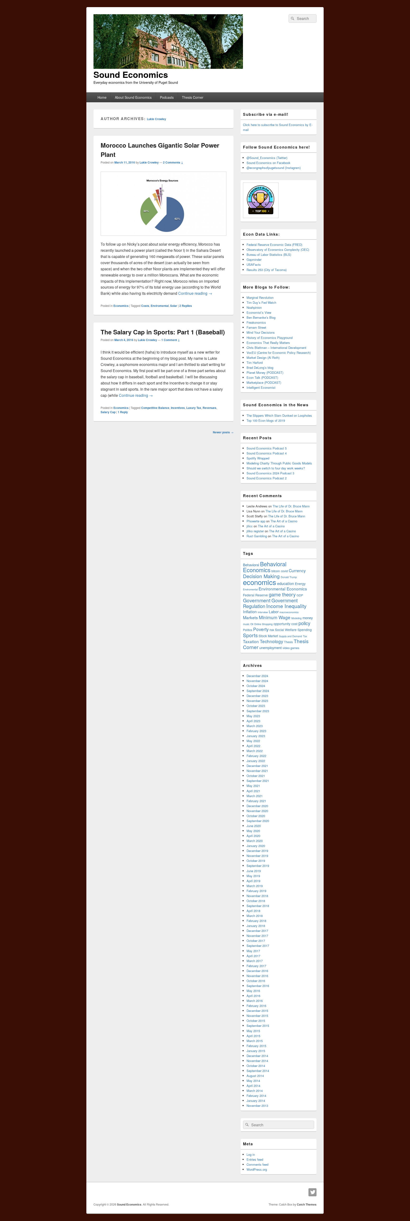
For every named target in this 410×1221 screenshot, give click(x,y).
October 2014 (256, 1065)
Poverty (261, 629)
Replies (185, 306)
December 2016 (257, 970)
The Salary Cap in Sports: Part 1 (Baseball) (163, 331)
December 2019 (257, 850)
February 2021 (256, 801)
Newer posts (223, 432)
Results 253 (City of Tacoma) (267, 269)
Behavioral (251, 564)
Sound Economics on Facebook (268, 162)
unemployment (270, 647)
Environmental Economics (283, 589)
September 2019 (258, 865)
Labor (274, 611)
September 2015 (258, 1025)
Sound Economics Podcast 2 (267, 478)
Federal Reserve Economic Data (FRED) (274, 244)
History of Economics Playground (270, 337)
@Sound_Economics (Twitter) (267, 157)
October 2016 (256, 980)
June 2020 (254, 825)
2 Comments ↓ (173, 162)
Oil (251, 624)
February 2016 (256, 1005)
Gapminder (254, 259)
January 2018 (256, 925)
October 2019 (256, 860)
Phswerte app (256, 521)
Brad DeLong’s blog (260, 367)
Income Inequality (286, 605)
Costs (145, 306)
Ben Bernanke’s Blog (261, 317)
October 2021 (256, 775)
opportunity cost (286, 623)
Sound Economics (130, 74)
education (285, 583)
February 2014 (256, 1095)
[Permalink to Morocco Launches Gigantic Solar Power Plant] (163, 238)
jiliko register (255, 531)
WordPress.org (257, 1169)
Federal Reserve (255, 595)
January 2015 (256, 1050)
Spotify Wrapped (258, 458)
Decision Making (261, 576)
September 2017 (258, 945)
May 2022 (253, 741)
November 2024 (257, 680)
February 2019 (256, 891)
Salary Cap (108, 412)
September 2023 (258, 711)
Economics (121, 306)
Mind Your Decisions (261, 332)
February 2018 (256, 920)
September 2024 (258, 690)
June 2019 (254, 871)
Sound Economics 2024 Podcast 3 (270, 473)
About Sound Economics (133, 97)
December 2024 (257, 676)
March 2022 (255, 751)
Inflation (250, 611)
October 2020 (256, 816)
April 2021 (253, 791)
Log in (251, 1154)
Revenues (209, 408)
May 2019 (253, 876)
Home (102, 97)
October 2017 (256, 940)
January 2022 (256, 760)
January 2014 (256, 1100)
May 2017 (253, 951)
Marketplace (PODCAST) (264, 382)
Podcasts (167, 97)
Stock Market (268, 635)
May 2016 (253, 990)
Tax (305, 636)
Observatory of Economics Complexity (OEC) (278, 249)
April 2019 (253, 881)
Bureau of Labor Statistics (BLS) (269, 254)
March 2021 (255, 796)
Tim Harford (255, 362)
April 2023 (253, 721)
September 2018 (258, 905)
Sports (250, 635)
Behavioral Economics (264, 567)
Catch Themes (307, 1204)
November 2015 (257, 1015)
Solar (173, 306)
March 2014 (255, 1090)
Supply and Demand (290, 636)
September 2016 (258, 985)
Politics (247, 630)
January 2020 (256, 845)
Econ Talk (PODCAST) (262, 377)
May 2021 (253, 785)
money (308, 617)
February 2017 (256, 966)
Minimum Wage (274, 617)
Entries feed (255, 1159)
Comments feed (257, 1164)
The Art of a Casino (283, 521)
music (246, 624)
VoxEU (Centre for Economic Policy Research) (279, 352)
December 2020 (257, 806)
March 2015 (255, 1041)
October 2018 (256, 900)
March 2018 (255, 915)
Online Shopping (263, 624)
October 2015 (256, 1020)
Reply (123, 412)
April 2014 (253, 1085)
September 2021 (258, 780)
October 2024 (256, 685)
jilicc (250, 526)
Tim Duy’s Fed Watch (261, 302)
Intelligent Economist (261, 387)
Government (256, 600)
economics (259, 582)
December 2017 (257, 930)
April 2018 (253, 910)
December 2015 (257, 1010)
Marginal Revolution (260, 297)
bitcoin (275, 571)
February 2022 (256, 755)
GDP (300, 595)
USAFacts (254, 264)
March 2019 (255, 886)
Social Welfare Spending (293, 629)
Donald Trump (289, 577)
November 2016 (257, 975)
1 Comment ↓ (170, 340)
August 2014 (255, 1075)
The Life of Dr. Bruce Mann (291, 506)
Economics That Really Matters (268, 342)
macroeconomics (289, 612)
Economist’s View (259, 312)
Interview (263, 612)
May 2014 (253, 1080)
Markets (250, 617)
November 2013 (257, 1105)
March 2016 (255, 1000)
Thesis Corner (192, 97)
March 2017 (255, 961)
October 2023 (256, 705)
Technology (271, 641)
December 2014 (257, 1055)
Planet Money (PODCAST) (265, 372)
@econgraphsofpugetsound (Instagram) (274, 167)
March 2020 (255, 840)
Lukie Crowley (156, 119)
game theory (282, 594)
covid (284, 571)
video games (291, 648)
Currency (297, 570)
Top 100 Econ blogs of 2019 (266, 420)
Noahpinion (254, 307)
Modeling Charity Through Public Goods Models (279, 463)
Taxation (251, 641)
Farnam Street (256, 327)
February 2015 (256, 1045)
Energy (300, 583)
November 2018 (257, 896)
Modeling (296, 618)
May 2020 (253, 830)
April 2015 (253, 1036)
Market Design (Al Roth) (263, 357)
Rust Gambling (257, 536)
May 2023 (253, 716)
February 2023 (256, 731)
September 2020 (258, 821)
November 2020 (257, 811)
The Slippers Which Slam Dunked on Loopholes (279, 415)
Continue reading (195, 293)
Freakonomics (256, 322)
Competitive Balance (155, 408)
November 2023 (257, 700)
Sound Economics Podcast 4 (267, 453)
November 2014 (257, 1060)
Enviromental (160, 306)
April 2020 (253, 835)
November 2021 (257, 770)
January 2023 (256, 736)
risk (272, 630)
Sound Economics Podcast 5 (267, 448)
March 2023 (255, 726)
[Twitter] (312, 1192)
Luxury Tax (193, 408)
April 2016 (253, 995)
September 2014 (258, 1070)
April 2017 (253, 956)
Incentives (178, 408)
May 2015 (253, 1031)
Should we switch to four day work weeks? (276, 468)
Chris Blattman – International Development (276, 347)
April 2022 (253, 746)
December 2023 (257, 695)
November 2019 (257, 855)
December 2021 (257, 765)
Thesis (288, 642)
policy (304, 623)
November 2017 (257, 935)
